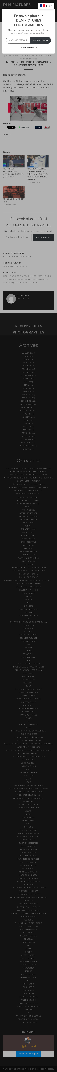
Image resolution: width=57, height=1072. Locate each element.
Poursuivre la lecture (28, 48)
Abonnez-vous (40, 40)
